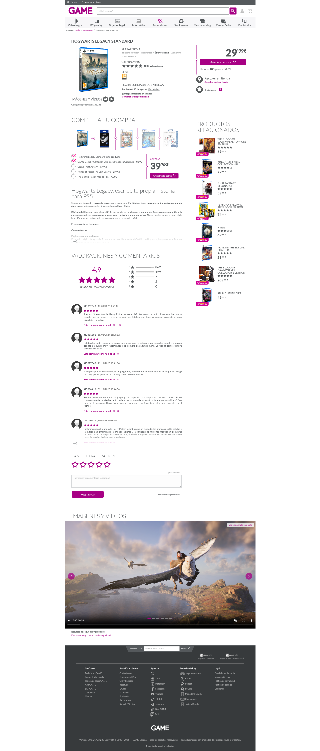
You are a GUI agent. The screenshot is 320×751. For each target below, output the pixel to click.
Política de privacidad (225, 681)
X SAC (158, 678)
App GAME (90, 684)
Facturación (125, 700)
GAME (80, 10)
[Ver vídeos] (111, 99)
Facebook (159, 688)
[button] (233, 10)
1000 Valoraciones (153, 66)
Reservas (124, 684)
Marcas (88, 696)
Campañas (90, 692)
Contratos (219, 688)
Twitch (157, 714)
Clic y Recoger (126, 681)
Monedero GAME (193, 694)
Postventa (124, 696)
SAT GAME (90, 688)
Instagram (160, 683)
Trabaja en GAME (93, 673)
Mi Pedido (124, 692)
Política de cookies (223, 684)
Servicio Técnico (127, 704)
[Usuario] (242, 10)
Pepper (188, 683)
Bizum (188, 678)
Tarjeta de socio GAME (96, 681)
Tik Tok (158, 699)
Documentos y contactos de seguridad (91, 635)
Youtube (159, 694)
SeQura (188, 688)
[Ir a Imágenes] (105, 99)
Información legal (223, 677)
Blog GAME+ (161, 709)
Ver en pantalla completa (240, 525)
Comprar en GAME (129, 677)
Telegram (159, 704)
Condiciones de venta (225, 673)
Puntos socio (191, 699)
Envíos (123, 688)
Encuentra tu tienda (94, 677)
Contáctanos (126, 673)
